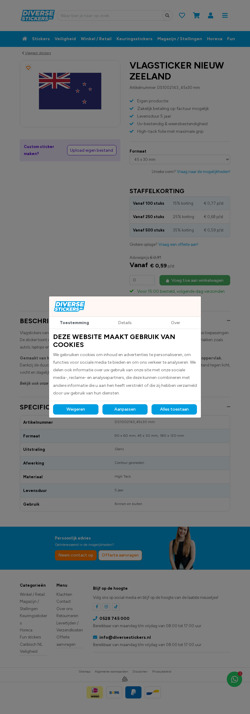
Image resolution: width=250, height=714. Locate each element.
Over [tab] (175, 322)
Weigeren (75, 409)
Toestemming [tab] (74, 322)
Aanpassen (125, 409)
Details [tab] (125, 322)
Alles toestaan (174, 409)
